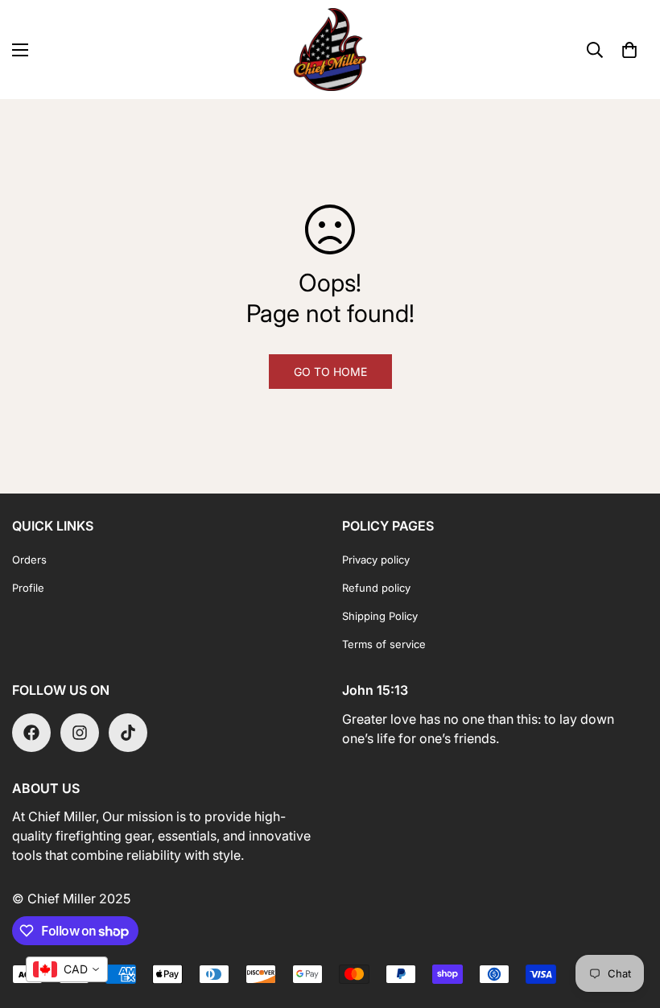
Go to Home (330, 371)
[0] (629, 49)
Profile (28, 587)
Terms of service (384, 644)
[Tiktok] (128, 732)
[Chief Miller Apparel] (330, 49)
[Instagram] (79, 732)
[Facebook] (31, 732)
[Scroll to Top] (628, 920)
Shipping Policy (380, 615)
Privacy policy (376, 559)
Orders (29, 559)
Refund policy (376, 587)
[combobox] (67, 969)
